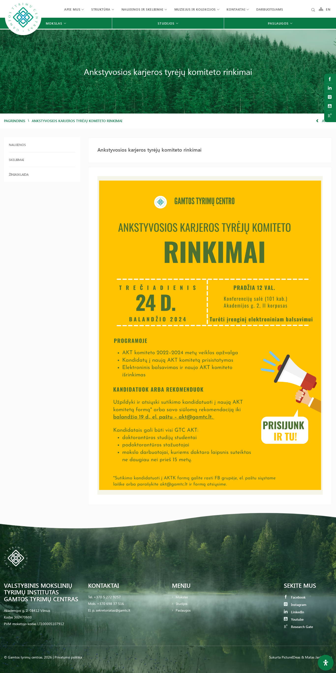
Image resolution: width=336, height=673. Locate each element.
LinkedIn (297, 612)
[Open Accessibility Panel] (326, 663)
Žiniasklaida (19, 174)
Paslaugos (183, 610)
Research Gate (301, 626)
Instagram (298, 604)
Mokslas (182, 597)
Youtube (297, 619)
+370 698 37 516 (110, 603)
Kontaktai (236, 9)
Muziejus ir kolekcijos (195, 9)
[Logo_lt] (23, 34)
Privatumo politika (68, 657)
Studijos (181, 603)
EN (328, 9)
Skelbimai (16, 160)
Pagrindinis (14, 120)
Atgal (326, 120)
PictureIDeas (291, 657)
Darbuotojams (269, 9)
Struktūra (100, 9)
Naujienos (17, 145)
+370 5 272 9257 (107, 597)
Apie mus (72, 9)
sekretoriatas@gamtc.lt (113, 610)
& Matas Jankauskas (316, 657)
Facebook (297, 597)
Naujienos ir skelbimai (142, 9)
